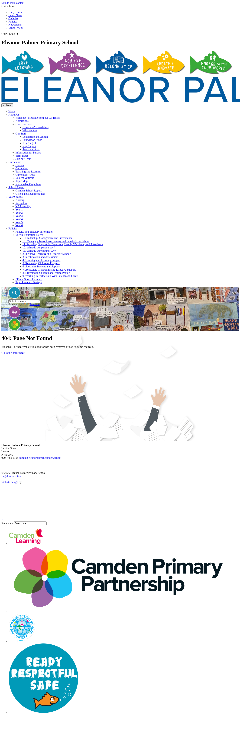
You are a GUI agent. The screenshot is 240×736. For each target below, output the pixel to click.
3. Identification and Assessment (40, 256)
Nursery (19, 200)
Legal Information (11, 476)
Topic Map (21, 181)
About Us (13, 114)
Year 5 (19, 222)
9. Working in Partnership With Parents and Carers (50, 275)
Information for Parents (28, 152)
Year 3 (19, 215)
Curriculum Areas (25, 174)
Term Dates (21, 155)
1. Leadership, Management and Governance (47, 237)
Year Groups (15, 196)
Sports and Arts (31, 149)
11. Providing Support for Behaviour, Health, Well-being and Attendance (62, 244)
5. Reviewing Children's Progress (41, 263)
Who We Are (29, 130)
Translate (35, 304)
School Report (16, 187)
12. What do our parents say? (38, 247)
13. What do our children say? (39, 250)
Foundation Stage (32, 139)
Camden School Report (28, 190)
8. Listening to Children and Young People (46, 272)
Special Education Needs (29, 234)
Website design (9, 482)
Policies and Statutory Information (34, 231)
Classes (19, 165)
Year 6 (19, 225)
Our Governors (23, 124)
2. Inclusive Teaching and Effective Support (46, 253)
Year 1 (19, 209)
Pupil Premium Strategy (28, 282)
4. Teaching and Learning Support (41, 260)
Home (11, 111)
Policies (12, 21)
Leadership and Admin (35, 136)
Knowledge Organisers (28, 184)
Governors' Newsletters (35, 127)
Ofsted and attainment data (30, 193)
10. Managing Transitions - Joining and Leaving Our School (55, 241)
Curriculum (14, 162)
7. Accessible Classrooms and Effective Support (49, 269)
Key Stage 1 (29, 143)
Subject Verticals (24, 177)
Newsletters (14, 24)
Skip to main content (12, 2)
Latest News (15, 15)
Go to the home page (13, 352)
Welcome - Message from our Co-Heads (37, 117)
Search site (7, 523)
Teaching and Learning (28, 171)
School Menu (15, 27)
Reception (21, 203)
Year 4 (19, 218)
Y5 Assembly (23, 206)
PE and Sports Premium (28, 279)
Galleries (13, 18)
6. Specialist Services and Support (41, 266)
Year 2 (19, 212)
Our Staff (20, 133)
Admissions (21, 120)
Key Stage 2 (29, 146)
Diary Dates (15, 12)
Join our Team (23, 158)
